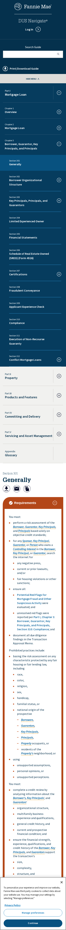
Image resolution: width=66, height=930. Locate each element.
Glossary (11, 455)
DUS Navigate (33, 21)
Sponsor (27, 541)
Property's (27, 753)
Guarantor (31, 527)
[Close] (62, 882)
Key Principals (46, 527)
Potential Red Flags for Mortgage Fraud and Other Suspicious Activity (34, 599)
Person (34, 545)
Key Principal (41, 541)
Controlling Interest (24, 549)
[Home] (33, 9)
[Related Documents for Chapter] (27, 489)
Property (26, 743)
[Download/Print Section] (6, 489)
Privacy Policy (13, 905)
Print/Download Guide (24, 68)
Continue (33, 923)
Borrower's (19, 798)
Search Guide (33, 47)
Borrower (18, 527)
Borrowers (27, 720)
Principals (24, 531)
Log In (29, 29)
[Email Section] (16, 489)
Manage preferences (33, 912)
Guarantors (27, 725)
